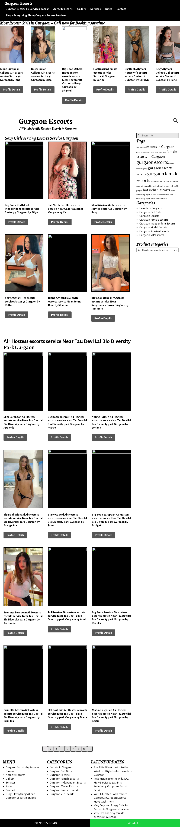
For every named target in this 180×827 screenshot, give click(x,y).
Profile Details (11, 89)
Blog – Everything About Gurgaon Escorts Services (36, 15)
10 (84, 748)
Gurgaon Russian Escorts (154, 231)
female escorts (160, 152)
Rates (108, 8)
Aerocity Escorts (63, 8)
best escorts (141, 147)
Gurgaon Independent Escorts (157, 223)
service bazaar (156, 195)
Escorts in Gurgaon (150, 208)
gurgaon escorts (152, 162)
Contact (121, 8)
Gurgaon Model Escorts (153, 227)
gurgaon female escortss (160, 181)
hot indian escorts (156, 190)
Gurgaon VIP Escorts (151, 234)
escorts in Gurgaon (160, 147)
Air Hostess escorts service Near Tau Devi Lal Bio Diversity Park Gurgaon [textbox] (158, 250)
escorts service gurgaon (145, 152)
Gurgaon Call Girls (150, 212)
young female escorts (159, 198)
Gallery (81, 8)
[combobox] (157, 250)
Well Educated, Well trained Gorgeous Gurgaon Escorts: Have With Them (110, 797)
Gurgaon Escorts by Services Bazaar (27, 8)
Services (95, 8)
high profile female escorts (159, 186)
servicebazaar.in (168, 195)
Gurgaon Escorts (46, 121)
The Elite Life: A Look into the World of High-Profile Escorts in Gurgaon (113, 771)
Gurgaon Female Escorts (153, 219)
